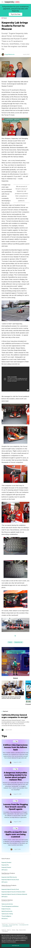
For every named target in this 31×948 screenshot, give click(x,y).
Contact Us (4, 929)
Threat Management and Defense (10, 906)
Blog (17, 929)
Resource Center (22, 929)
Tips (16, 741)
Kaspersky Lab (18, 642)
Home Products (6, 858)
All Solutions (5, 918)
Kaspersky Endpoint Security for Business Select (13, 891)
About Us (9, 929)
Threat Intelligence (6, 916)
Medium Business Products (9, 885)
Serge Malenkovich (9, 54)
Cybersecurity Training (7, 913)
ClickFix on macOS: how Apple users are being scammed (15, 834)
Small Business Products (8, 873)
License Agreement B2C (23, 924)
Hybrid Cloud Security (7, 911)
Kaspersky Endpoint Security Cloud (10, 879)
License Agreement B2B (7, 926)
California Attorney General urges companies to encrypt (15, 716)
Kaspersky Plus (5, 865)
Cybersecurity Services (7, 904)
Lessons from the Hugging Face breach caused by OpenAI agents (15, 806)
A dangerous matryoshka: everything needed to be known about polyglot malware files (15, 776)
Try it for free (15, 14)
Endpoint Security (6, 908)
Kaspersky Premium (6, 867)
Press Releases (5, 931)
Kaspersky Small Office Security (9, 877)
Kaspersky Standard (6, 862)
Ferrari (5, 18)
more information (11, 941)
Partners (13, 929)
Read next (5, 711)
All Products (4, 869)
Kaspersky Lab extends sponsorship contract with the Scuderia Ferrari (11, 697)
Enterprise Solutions (7, 900)
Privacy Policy (5, 924)
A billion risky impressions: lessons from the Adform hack (15, 747)
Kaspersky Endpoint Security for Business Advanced (14, 894)
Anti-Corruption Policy (13, 924)
